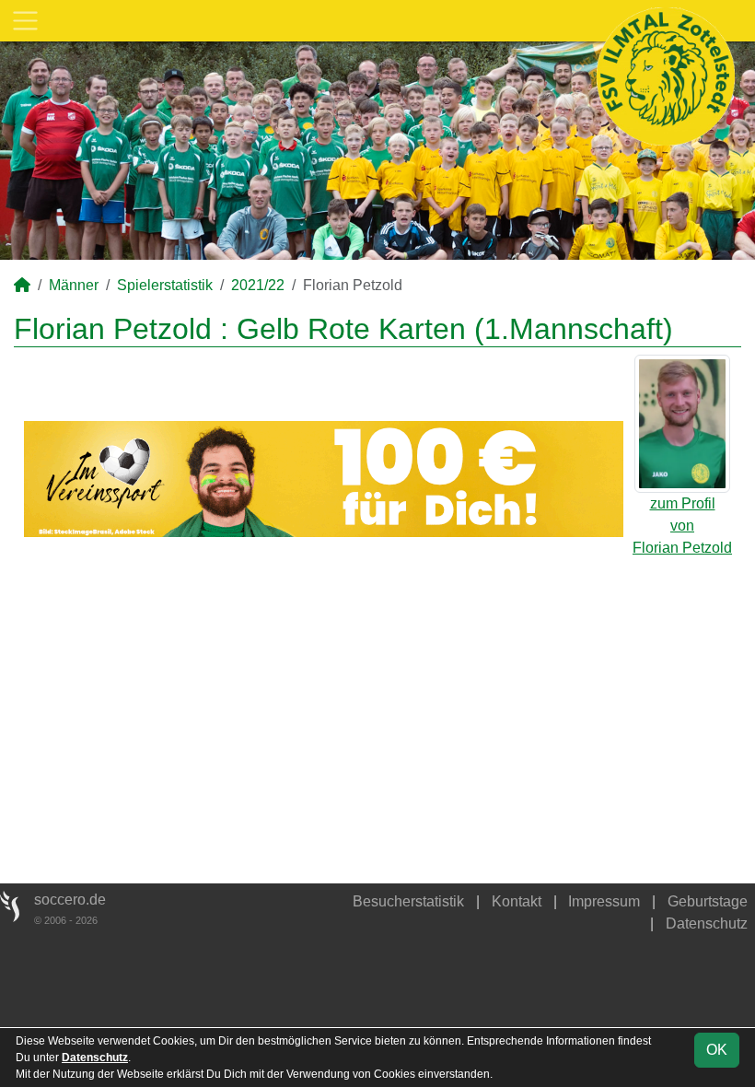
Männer (74, 285)
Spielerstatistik (165, 285)
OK (716, 1050)
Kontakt (516, 901)
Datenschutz (707, 923)
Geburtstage (708, 901)
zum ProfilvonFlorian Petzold (682, 525)
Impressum (604, 901)
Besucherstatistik (408, 901)
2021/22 (258, 285)
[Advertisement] (377, 710)
